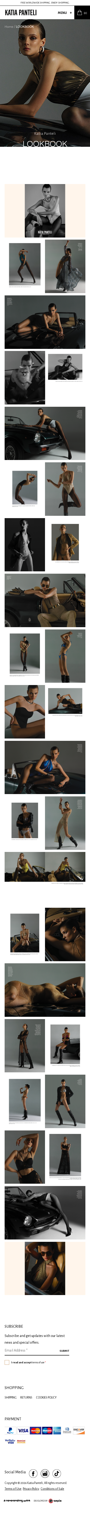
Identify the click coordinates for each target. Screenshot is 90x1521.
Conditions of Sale (52, 1488)
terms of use (38, 1362)
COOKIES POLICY (46, 1397)
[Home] (21, 12)
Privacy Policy (31, 1488)
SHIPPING (11, 1397)
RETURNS (26, 1397)
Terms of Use (13, 1488)
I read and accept (28, 1362)
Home (9, 27)
